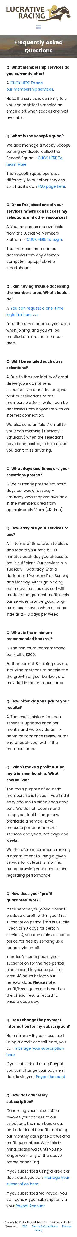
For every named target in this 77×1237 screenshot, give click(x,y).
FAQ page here (51, 186)
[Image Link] (38, 13)
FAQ (24, 1226)
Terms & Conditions (45, 1226)
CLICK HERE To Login (44, 239)
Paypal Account (50, 1076)
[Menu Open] (38, 27)
